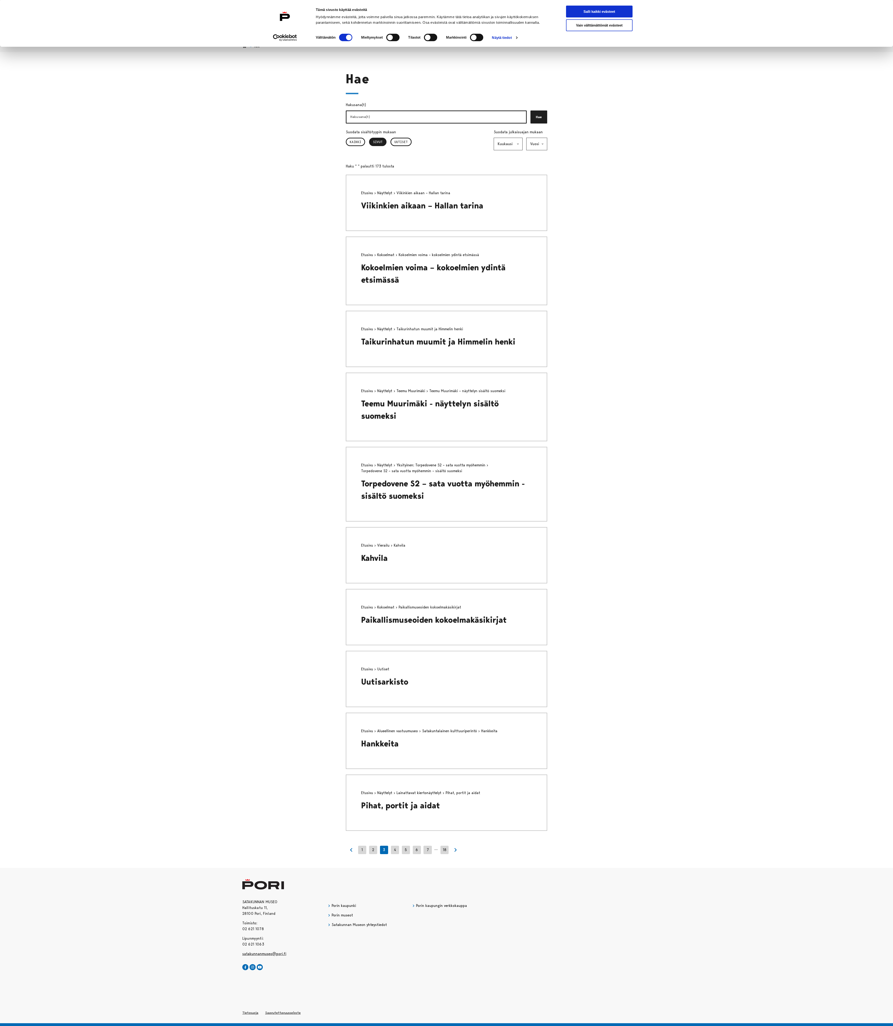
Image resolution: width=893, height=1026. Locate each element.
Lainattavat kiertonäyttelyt (420, 793)
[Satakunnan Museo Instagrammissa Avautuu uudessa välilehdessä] (253, 967)
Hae (539, 117)
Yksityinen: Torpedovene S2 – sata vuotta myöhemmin (441, 465)
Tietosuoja (250, 1013)
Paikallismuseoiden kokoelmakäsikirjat (434, 620)
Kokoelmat (386, 255)
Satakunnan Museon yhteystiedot (358, 924)
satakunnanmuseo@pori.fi (264, 954)
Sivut (380, 142)
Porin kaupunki (343, 905)
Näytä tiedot (502, 38)
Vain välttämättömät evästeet (599, 25)
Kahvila (374, 558)
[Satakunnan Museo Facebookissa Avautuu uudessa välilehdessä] (245, 967)
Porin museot (341, 915)
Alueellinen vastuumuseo (398, 731)
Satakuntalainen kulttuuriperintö (450, 731)
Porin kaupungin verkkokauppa (441, 905)
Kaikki (355, 142)
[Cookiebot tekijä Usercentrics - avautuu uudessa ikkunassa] (285, 37)
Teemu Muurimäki (411, 391)
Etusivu (367, 193)
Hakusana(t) (356, 105)
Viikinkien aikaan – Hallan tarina (422, 206)
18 (444, 850)
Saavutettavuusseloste (283, 1013)
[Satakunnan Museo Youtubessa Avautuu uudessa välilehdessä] (260, 967)
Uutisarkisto (384, 682)
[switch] (393, 37)
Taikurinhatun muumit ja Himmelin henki (438, 342)
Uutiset (401, 142)
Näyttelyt (385, 193)
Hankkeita (380, 744)
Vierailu (384, 545)
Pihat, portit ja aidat (400, 805)
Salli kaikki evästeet (599, 11)
